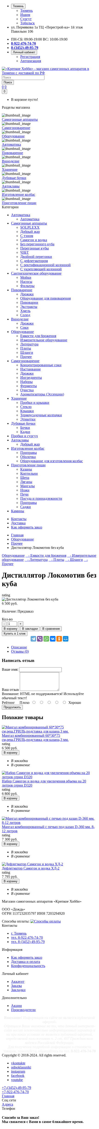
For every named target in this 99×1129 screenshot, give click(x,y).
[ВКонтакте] (52, 639)
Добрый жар (30, 232)
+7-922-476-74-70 (15, 1092)
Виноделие (20, 319)
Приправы (28, 453)
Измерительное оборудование (43, 340)
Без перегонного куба (37, 244)
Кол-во (7, 619)
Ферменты (28, 386)
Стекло (26, 407)
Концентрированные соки (40, 365)
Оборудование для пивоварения (45, 298)
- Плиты (56, 560)
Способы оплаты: (15, 921)
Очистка (27, 390)
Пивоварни (29, 302)
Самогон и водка (33, 240)
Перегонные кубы (34, 248)
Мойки (25, 277)
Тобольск (27, 23)
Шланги (26, 352)
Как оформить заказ (26, 957)
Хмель (25, 311)
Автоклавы (20, 440)
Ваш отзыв (10, 690)
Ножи (24, 490)
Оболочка (28, 457)
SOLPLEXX (30, 227)
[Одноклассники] (59, 639)
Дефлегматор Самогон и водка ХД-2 (30, 868)
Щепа (24, 478)
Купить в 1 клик (15, 633)
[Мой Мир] (65, 639)
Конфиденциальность (28, 966)
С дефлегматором (34, 261)
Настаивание (30, 369)
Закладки (18, 990)
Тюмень (26, 11)
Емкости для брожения (38, 336)
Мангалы (27, 486)
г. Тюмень (18, 933)
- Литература (36, 560)
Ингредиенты (31, 377)
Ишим (25, 15)
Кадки (25, 432)
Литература (29, 344)
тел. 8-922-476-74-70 (27, 937)
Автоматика (20, 215)
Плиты (25, 348)
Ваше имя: (10, 669)
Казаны (26, 469)
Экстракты (28, 307)
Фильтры (27, 286)
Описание (19, 647)
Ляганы (26, 482)
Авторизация (30, 61)
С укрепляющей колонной (41, 269)
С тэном (26, 236)
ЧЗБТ (24, 252)
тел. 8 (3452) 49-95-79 (28, 942)
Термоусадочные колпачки (41, 415)
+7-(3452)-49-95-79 (16, 1088)
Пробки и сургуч (24, 436)
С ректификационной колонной (45, 265)
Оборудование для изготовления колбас (51, 461)
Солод (25, 315)
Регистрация (30, 57)
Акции (16, 1006)
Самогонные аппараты (29, 223)
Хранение (19, 398)
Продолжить (12, 707)
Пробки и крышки (34, 403)
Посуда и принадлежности (41, 498)
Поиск (8, 82)
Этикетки (27, 419)
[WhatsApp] (46, 639)
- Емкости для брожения (46, 555)
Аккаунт (17, 982)
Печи (24, 494)
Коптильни (29, 473)
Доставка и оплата (25, 962)
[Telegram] (33, 639)
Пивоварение (21, 290)
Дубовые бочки (23, 423)
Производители (23, 1010)
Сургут (26, 19)
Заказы (16, 986)
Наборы (26, 382)
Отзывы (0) (20, 651)
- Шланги (74, 560)
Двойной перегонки (36, 257)
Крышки (27, 411)
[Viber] (40, 639)
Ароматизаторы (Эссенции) (42, 394)
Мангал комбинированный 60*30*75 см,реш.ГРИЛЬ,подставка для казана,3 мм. (35, 738)
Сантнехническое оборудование (36, 273)
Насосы (26, 282)
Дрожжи (27, 294)
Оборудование (22, 332)
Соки (24, 327)
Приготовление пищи (28, 465)
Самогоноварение (25, 361)
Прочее (26, 357)
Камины (17, 511)
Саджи (25, 507)
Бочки (25, 428)
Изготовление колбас (27, 448)
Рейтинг (8, 703)
